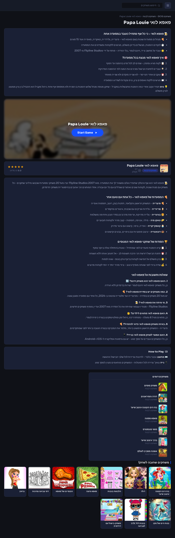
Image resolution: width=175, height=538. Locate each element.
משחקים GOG (164, 16)
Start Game (85, 132)
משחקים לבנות (149, 16)
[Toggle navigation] (168, 5)
